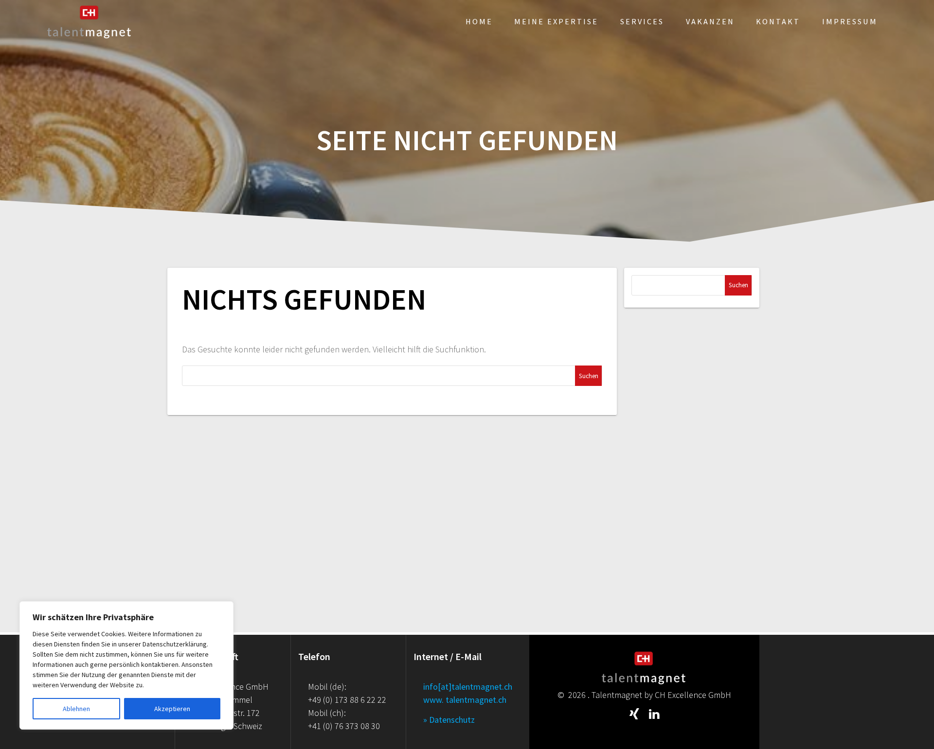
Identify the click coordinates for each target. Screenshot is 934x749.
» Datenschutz (449, 719)
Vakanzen (710, 21)
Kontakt (778, 21)
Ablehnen (76, 708)
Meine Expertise (556, 21)
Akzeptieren (172, 708)
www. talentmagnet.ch (464, 699)
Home (479, 21)
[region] (126, 665)
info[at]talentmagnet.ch (467, 686)
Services (642, 21)
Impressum (850, 21)
